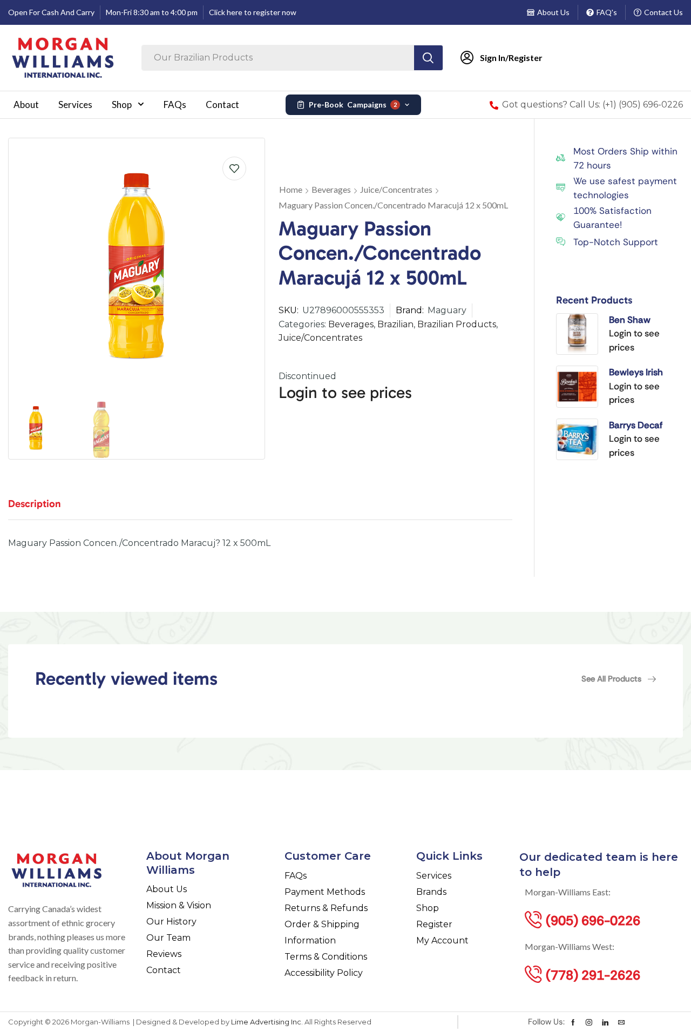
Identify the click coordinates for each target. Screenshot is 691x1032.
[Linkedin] (605, 1022)
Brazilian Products (456, 324)
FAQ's (607, 12)
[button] (618, 679)
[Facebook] (573, 1022)
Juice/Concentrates (396, 189)
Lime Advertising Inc (266, 1021)
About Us (553, 12)
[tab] (42, 508)
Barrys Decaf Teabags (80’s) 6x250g (639, 425)
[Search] (428, 57)
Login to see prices (345, 392)
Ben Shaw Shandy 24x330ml (630, 320)
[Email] (621, 1022)
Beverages (331, 189)
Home (290, 189)
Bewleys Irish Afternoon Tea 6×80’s (638, 372)
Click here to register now (252, 12)
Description (34, 503)
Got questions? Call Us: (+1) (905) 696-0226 (592, 104)
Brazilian (395, 324)
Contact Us (663, 12)
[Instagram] (589, 1022)
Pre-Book (353, 104)
